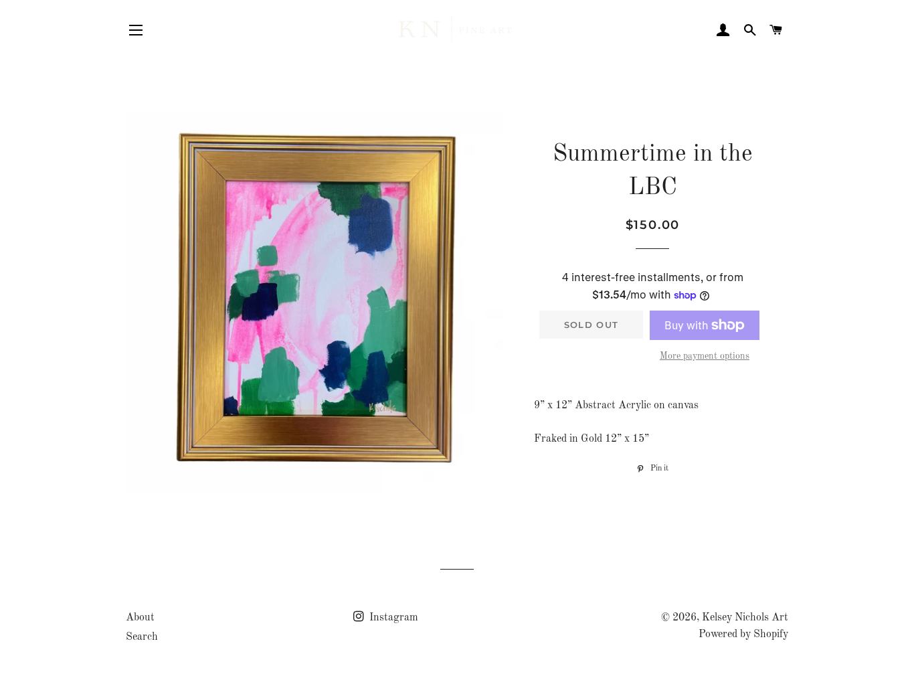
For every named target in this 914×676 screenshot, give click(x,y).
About (140, 617)
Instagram (392, 617)
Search (142, 637)
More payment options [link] (704, 356)
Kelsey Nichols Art (745, 617)
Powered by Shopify (743, 634)
